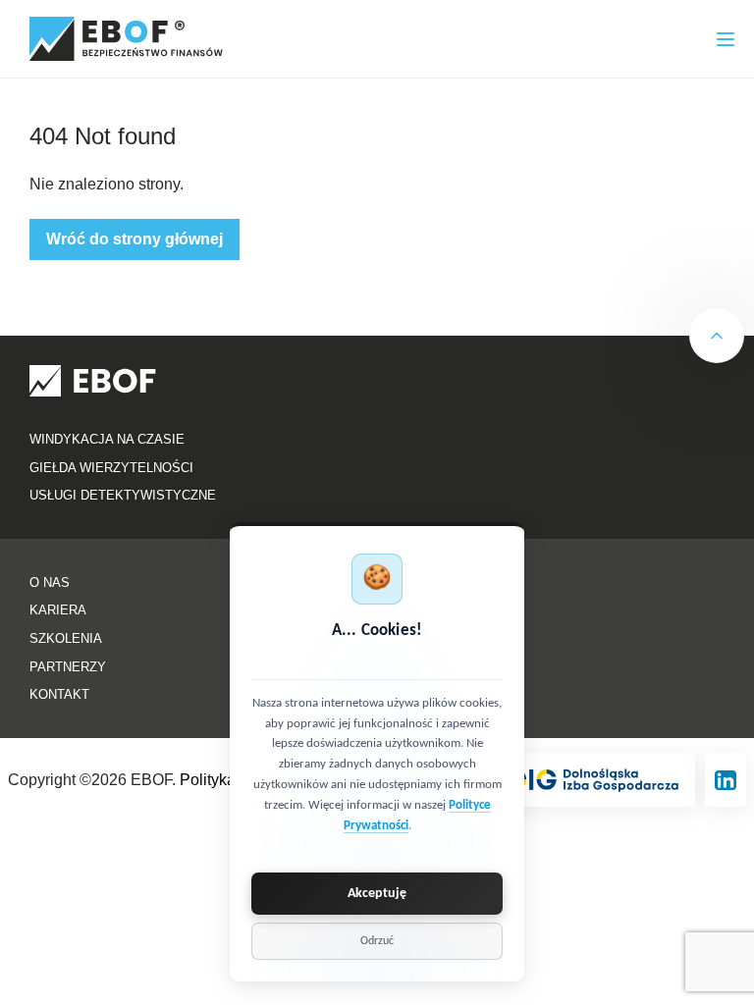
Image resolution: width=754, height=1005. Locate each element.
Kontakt (59, 694)
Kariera (57, 610)
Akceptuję (377, 893)
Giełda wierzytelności (111, 467)
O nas (49, 582)
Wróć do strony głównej (134, 239)
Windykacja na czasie (107, 439)
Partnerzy (67, 667)
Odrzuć (377, 941)
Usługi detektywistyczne (122, 495)
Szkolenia (65, 638)
